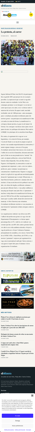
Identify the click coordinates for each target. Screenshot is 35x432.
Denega (17, 420)
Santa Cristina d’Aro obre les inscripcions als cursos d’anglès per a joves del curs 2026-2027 (17, 326)
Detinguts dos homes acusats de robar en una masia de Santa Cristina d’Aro (17, 335)
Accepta (17, 415)
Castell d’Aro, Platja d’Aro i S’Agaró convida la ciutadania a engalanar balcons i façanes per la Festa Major (17, 353)
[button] (32, 395)
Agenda (7, 393)
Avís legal (28, 429)
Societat (20, 28)
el (6, 5)
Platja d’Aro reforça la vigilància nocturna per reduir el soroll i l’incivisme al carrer (15, 318)
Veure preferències (17, 425)
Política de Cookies (9, 429)
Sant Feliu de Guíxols (8, 28)
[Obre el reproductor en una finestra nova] (30, 12)
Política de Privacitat (20, 429)
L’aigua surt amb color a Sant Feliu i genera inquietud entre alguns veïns (14, 344)
